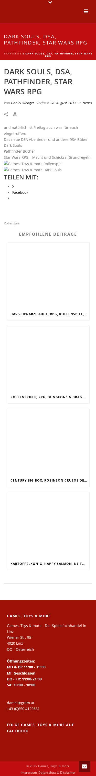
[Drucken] (17, 114)
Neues (87, 102)
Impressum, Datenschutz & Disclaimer (48, 773)
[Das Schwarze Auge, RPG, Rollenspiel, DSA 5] (48, 275)
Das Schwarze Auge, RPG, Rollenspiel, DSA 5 (49, 314)
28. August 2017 (63, 102)
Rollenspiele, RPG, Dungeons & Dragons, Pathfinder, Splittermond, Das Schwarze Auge (49, 397)
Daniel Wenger (22, 102)
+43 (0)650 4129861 (23, 708)
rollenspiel (12, 223)
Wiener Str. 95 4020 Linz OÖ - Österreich (20, 643)
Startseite (13, 53)
